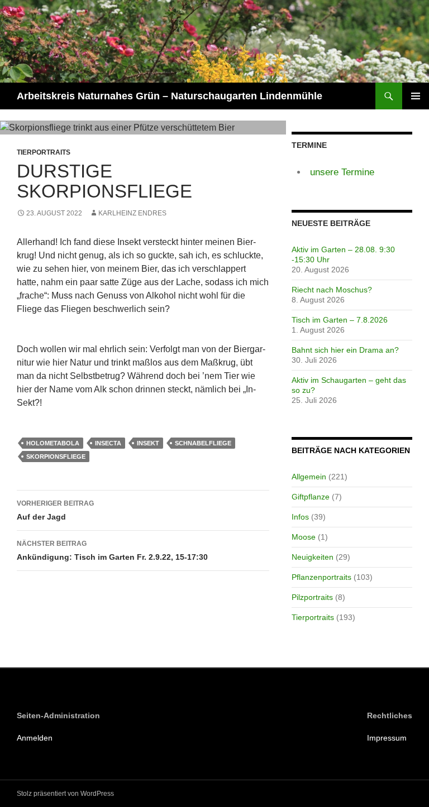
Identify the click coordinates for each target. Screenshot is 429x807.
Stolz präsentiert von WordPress (65, 794)
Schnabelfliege (203, 443)
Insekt (148, 443)
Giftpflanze (311, 496)
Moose (304, 536)
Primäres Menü (415, 96)
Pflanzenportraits (321, 577)
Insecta (108, 443)
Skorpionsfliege (55, 456)
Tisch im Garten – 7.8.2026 (340, 319)
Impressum (387, 737)
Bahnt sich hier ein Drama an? (345, 349)
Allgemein (309, 476)
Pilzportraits (312, 597)
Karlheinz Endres (132, 213)
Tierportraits (43, 152)
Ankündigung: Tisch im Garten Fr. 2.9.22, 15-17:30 (112, 550)
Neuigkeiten (312, 557)
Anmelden (35, 737)
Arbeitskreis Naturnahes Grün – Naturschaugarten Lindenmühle (169, 96)
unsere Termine (342, 172)
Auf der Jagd (55, 510)
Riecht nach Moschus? (332, 289)
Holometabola (52, 443)
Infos (300, 516)
